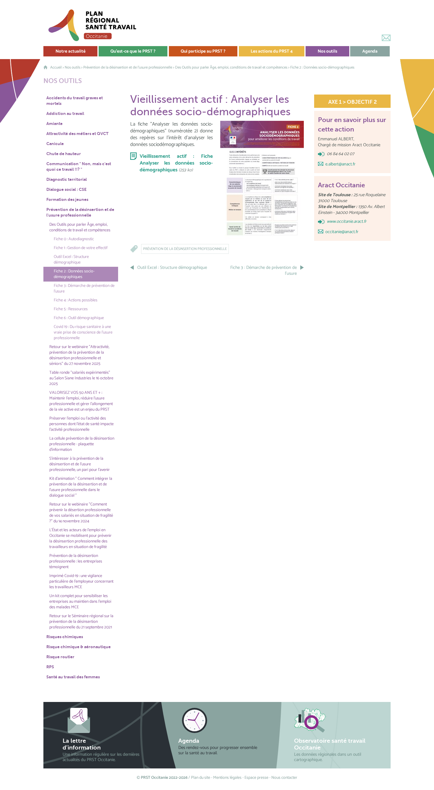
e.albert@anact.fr (340, 164)
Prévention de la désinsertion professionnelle (185, 249)
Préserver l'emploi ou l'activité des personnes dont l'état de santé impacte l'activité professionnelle (81, 424)
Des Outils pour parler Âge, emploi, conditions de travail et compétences (231, 67)
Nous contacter (284, 777)
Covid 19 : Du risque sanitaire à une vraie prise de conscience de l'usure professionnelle (83, 333)
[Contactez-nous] (386, 38)
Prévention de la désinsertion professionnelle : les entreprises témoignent (75, 561)
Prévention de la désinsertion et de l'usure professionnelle (127, 67)
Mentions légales (227, 777)
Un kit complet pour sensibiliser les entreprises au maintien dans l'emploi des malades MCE (80, 602)
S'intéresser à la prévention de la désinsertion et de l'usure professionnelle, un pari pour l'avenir (79, 464)
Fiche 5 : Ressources (71, 309)
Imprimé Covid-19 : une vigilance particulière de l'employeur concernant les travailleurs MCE (81, 582)
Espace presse (256, 777)
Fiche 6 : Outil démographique (79, 318)
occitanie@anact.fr (341, 231)
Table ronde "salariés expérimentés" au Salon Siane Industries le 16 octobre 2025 (81, 378)
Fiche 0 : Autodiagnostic (74, 239)
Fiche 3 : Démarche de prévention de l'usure (84, 288)
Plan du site (200, 777)
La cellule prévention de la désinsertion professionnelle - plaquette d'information (81, 444)
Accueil (56, 67)
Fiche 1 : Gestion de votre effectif (80, 248)
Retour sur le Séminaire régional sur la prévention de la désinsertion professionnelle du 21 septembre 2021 (81, 622)
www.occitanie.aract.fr (346, 221)
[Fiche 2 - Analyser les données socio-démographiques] (262, 180)
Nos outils (72, 67)
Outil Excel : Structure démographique (71, 259)
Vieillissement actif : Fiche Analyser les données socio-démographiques (176, 163)
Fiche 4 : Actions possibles (75, 300)
